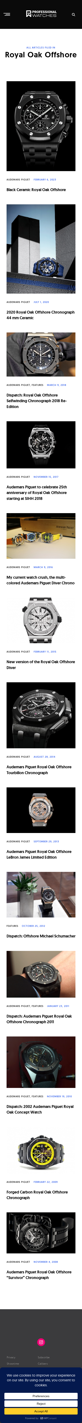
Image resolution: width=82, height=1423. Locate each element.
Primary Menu (7, 14)
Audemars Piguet (18, 179)
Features (38, 385)
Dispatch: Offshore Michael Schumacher (41, 936)
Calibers (43, 1363)
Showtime (13, 1363)
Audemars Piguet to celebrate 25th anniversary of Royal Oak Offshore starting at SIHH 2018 (37, 492)
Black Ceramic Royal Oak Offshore (36, 189)
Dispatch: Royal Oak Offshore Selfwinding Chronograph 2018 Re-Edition (37, 401)
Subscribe (44, 1357)
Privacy (11, 1357)
